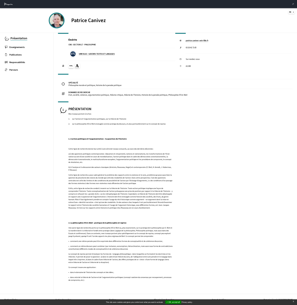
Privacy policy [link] (187, 302)
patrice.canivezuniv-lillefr (197, 40)
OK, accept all (174, 302)
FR (290, 12)
